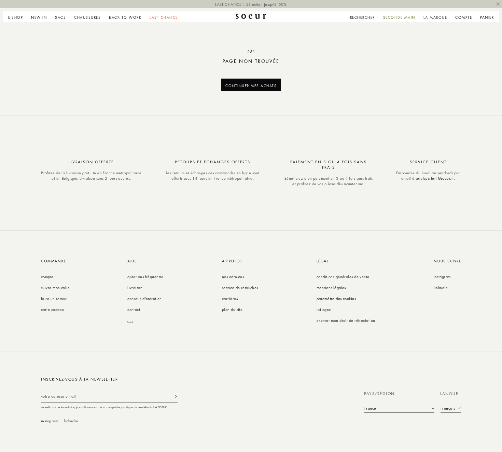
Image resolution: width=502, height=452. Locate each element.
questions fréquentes (145, 276)
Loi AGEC (324, 309)
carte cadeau (52, 309)
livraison (134, 287)
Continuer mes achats (251, 85)
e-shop (15, 17)
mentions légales (331, 287)
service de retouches (240, 287)
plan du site (232, 309)
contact (133, 309)
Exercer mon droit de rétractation (346, 320)
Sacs (60, 17)
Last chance (164, 17)
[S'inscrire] (176, 396)
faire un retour (54, 298)
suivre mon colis (55, 287)
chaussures (87, 17)
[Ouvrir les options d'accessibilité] (130, 322)
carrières (230, 298)
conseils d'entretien (144, 298)
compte (47, 276)
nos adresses (233, 276)
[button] (17, 16)
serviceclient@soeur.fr (435, 178)
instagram (442, 276)
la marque (435, 17)
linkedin (441, 287)
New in (39, 17)
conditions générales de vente (343, 276)
